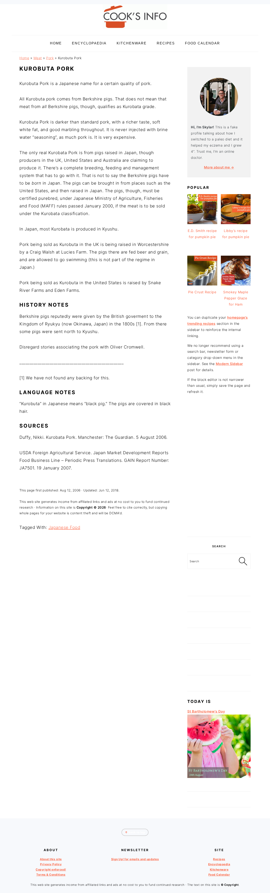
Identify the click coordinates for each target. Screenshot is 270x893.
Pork (50, 58)
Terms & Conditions (50, 874)
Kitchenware (219, 869)
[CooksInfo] (135, 30)
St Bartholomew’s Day (206, 711)
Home (24, 58)
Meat (38, 58)
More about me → (219, 167)
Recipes (219, 859)
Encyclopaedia (219, 864)
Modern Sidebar (229, 364)
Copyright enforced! (51, 869)
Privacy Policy (51, 864)
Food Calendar (219, 874)
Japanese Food (64, 527)
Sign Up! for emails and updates (135, 859)
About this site (51, 859)
